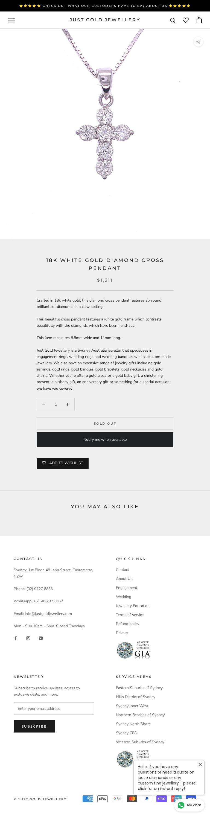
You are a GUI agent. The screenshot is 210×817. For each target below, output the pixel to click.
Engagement (126, 587)
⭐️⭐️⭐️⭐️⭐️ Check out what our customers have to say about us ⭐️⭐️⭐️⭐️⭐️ (105, 6)
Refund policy (127, 623)
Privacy (122, 632)
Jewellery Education (133, 605)
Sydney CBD (126, 733)
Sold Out (105, 423)
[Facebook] (16, 638)
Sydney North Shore (133, 723)
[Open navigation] (11, 20)
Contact (122, 569)
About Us (124, 578)
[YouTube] (41, 638)
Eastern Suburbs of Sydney (139, 687)
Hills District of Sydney (135, 696)
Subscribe (34, 726)
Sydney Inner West (132, 705)
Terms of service (130, 614)
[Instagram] (28, 638)
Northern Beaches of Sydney (140, 714)
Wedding (123, 596)
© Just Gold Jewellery (40, 799)
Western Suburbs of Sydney (140, 742)
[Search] (173, 20)
